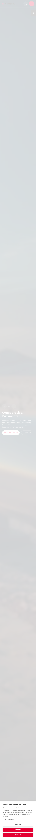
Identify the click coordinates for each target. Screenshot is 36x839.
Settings (18, 824)
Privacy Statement (8, 819)
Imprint (5, 817)
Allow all (18, 835)
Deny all (18, 830)
